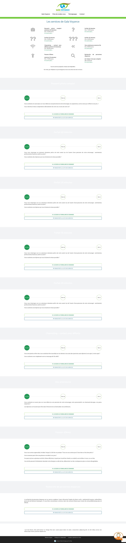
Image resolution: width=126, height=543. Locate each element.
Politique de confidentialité (60, 537)
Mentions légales (48, 537)
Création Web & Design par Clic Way (64, 541)
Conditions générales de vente (74, 537)
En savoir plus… (48, 33)
